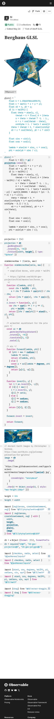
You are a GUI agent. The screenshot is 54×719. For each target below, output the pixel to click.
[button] (1, 34)
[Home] (16, 686)
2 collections (25, 25)
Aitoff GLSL (37, 29)
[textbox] (27, 195)
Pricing (7, 702)
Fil (11, 17)
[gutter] (1, 37)
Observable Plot (34, 706)
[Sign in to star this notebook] (44, 11)
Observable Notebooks (14, 699)
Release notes (33, 712)
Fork (37, 11)
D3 (29, 709)
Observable (32, 699)
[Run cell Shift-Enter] (49, 157)
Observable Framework (37, 702)
